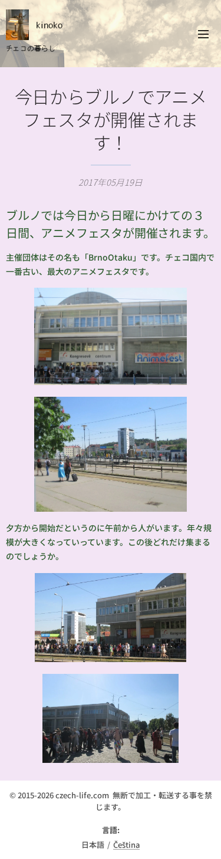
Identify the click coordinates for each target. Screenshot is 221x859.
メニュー (203, 33)
